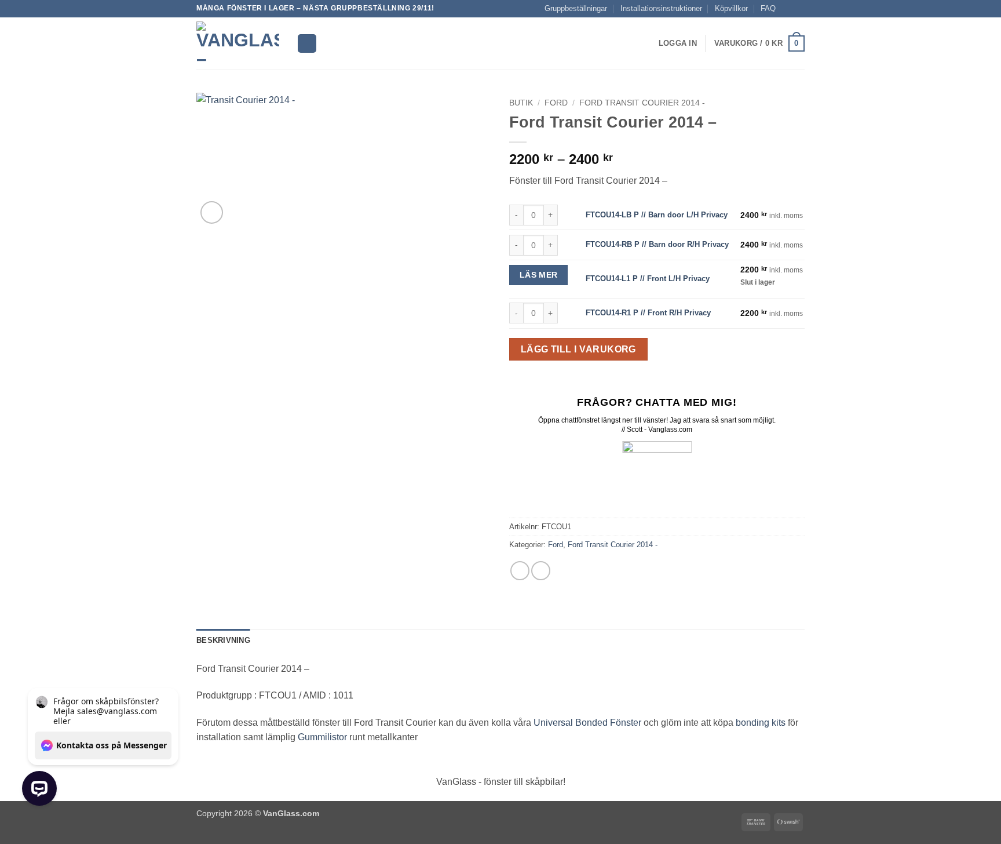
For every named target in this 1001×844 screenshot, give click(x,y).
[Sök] (307, 43)
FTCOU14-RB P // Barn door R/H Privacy (657, 244)
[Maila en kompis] (540, 570)
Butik (521, 103)
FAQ (768, 8)
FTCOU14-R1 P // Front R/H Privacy (648, 312)
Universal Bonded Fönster (587, 722)
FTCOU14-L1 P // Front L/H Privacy (648, 278)
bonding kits (761, 722)
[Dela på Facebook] (519, 570)
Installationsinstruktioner (661, 8)
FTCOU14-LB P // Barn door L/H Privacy (657, 214)
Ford (556, 103)
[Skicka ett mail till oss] (798, 9)
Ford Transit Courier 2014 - (642, 103)
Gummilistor (322, 737)
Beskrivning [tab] (223, 640)
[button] (678, 43)
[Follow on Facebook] (787, 9)
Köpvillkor (731, 8)
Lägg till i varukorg (578, 349)
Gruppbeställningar (576, 8)
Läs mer (539, 274)
